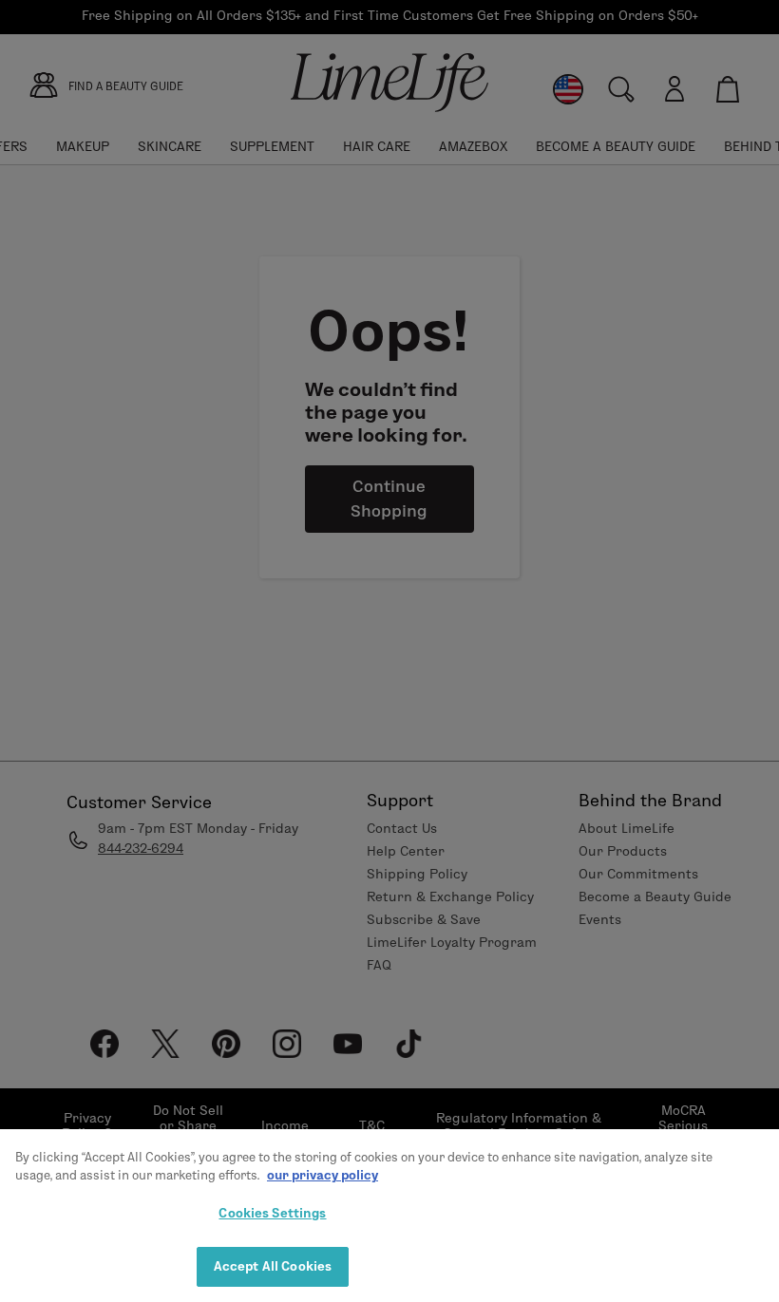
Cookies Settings (272, 1212)
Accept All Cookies (273, 1266)
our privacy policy (322, 1174)
